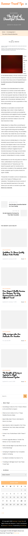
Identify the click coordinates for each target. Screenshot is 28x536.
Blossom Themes (8, 525)
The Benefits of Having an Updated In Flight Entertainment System (12, 375)
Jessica (16, 41)
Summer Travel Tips (18, 521)
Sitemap (16, 533)
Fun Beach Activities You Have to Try (13, 458)
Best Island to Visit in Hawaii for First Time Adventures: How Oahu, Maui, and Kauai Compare (14, 427)
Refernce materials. (6, 187)
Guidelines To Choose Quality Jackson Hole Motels (13, 253)
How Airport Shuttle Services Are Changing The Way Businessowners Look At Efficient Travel (14, 294)
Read (22, 259)
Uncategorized (14, 13)
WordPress (23, 525)
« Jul (2, 513)
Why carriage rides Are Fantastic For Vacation (11, 335)
